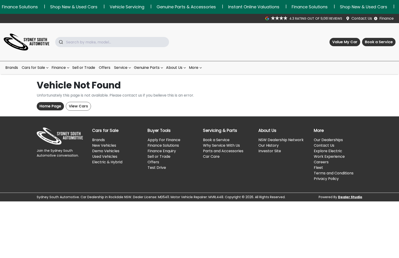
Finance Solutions (163, 145)
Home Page (50, 106)
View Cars (78, 106)
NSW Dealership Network (281, 140)
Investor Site (269, 151)
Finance (386, 18)
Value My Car (344, 42)
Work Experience (329, 156)
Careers (321, 162)
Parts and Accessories (223, 151)
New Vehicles (104, 145)
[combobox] (112, 42)
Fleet (318, 167)
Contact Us (361, 18)
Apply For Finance (164, 140)
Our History (268, 145)
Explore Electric (328, 151)
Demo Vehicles (105, 151)
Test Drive (157, 167)
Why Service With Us (221, 145)
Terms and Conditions (334, 173)
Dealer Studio (350, 197)
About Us (174, 67)
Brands (11, 67)
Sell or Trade (83, 67)
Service (120, 67)
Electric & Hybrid (107, 162)
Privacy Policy (326, 178)
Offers (104, 67)
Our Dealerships (328, 140)
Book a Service (379, 42)
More (193, 67)
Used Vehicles (104, 156)
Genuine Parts (147, 67)
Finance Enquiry (162, 151)
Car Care (211, 156)
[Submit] (60, 42)
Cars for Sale (33, 67)
